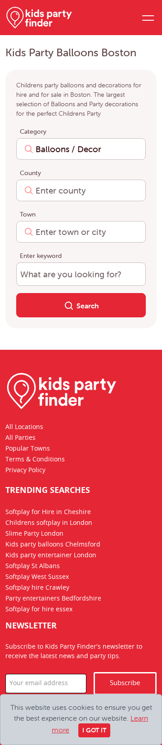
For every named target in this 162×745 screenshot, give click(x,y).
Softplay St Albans (32, 567)
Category (33, 131)
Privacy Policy (25, 470)
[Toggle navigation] (148, 17)
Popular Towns (27, 449)
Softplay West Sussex (37, 577)
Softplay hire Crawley (37, 588)
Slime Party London (34, 534)
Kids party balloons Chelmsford (52, 545)
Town (28, 214)
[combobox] (81, 149)
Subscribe (125, 683)
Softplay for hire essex (38, 610)
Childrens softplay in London (48, 523)
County (30, 173)
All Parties (20, 438)
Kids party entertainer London (50, 556)
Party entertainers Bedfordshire (53, 599)
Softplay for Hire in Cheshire (48, 513)
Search (87, 305)
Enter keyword (41, 256)
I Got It (94, 730)
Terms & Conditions (35, 459)
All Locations (24, 427)
